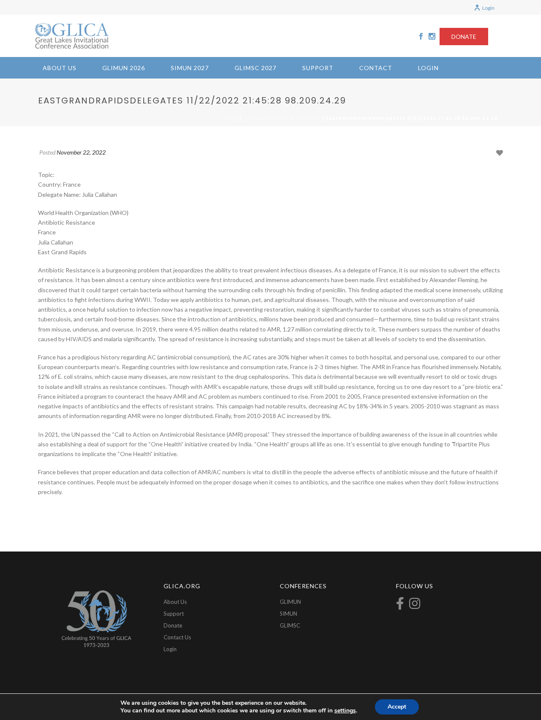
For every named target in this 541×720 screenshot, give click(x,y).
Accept (397, 707)
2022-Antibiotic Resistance (281, 118)
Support (317, 67)
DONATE (463, 36)
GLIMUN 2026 (123, 67)
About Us (60, 67)
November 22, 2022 (81, 152)
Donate (173, 625)
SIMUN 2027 (190, 67)
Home (230, 118)
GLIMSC (290, 625)
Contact (375, 67)
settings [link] (345, 710)
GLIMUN (290, 601)
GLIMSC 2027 (255, 67)
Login (488, 8)
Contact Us (177, 637)
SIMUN (288, 613)
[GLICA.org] (72, 36)
